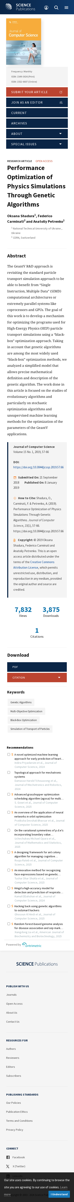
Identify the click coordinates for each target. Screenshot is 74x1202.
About (17, 134)
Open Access (14, 1003)
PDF (15, 667)
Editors (10, 1067)
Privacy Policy (14, 1130)
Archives (19, 123)
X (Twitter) (18, 1166)
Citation (19, 677)
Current (19, 113)
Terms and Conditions (19, 1121)
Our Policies (13, 1103)
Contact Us (13, 1021)
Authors (11, 1049)
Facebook (18, 1157)
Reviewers (12, 1058)
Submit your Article (29, 92)
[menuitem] (46, 7)
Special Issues (24, 144)
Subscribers (13, 1076)
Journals (11, 994)
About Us (11, 1012)
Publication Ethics (17, 1112)
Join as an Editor (27, 102)
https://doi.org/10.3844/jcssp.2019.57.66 (38, 467)
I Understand (59, 1194)
